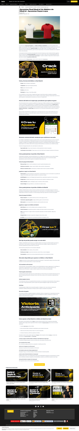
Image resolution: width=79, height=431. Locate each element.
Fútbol (23, 7)
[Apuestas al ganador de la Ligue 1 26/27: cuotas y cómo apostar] (17, 392)
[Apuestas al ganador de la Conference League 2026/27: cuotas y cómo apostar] (17, 375)
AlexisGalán (22, 12)
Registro (37, 335)
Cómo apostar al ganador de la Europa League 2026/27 (38, 382)
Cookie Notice (4, 429)
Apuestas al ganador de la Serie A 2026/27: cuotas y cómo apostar (62, 399)
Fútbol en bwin (29, 59)
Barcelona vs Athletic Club (32, 56)
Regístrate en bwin (39, 364)
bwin (21, 260)
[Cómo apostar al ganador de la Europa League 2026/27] (39, 375)
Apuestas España (45, 322)
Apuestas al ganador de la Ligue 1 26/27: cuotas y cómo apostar (16, 399)
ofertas (50, 335)
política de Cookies (36, 424)
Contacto (10, 411)
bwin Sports (45, 59)
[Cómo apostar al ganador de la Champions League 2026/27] (62, 375)
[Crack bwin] (39, 69)
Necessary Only (65, 428)
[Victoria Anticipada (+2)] (39, 306)
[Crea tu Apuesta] (39, 125)
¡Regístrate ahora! (74, 1)
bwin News (34, 336)
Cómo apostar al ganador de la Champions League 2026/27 (62, 382)
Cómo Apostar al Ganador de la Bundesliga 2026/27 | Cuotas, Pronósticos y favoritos (38, 399)
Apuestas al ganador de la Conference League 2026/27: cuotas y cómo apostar (15, 383)
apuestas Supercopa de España (34, 55)
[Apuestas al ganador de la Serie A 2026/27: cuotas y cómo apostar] (62, 392)
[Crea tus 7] (39, 228)
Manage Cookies (72, 428)
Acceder (68, 1)
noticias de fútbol (28, 336)
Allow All (59, 428)
